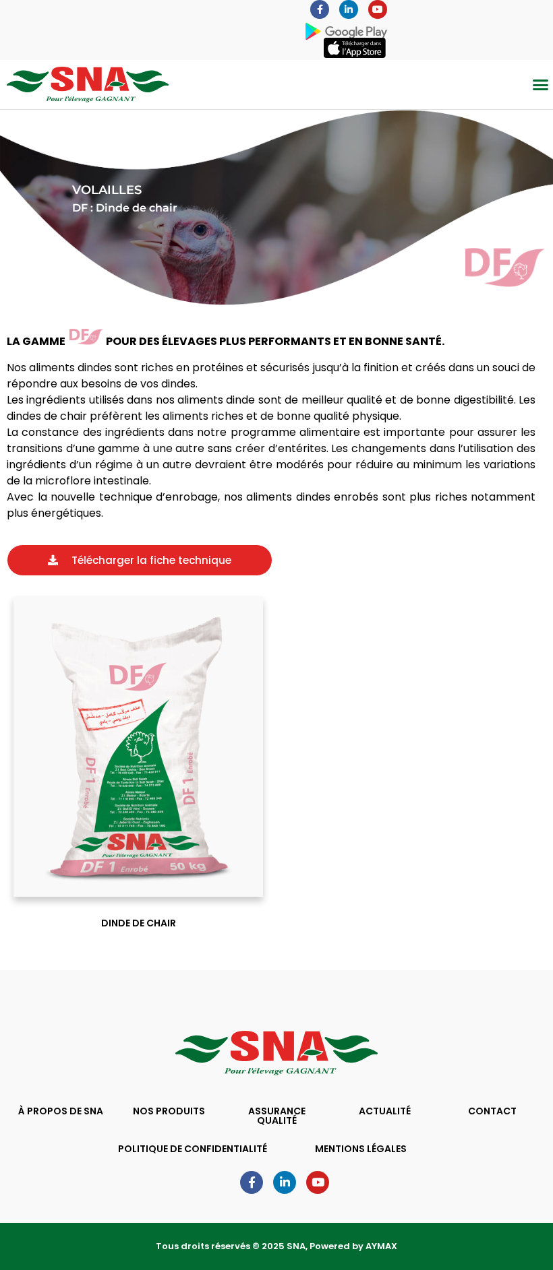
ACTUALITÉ (385, 1111)
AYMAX (381, 1246)
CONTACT (492, 1111)
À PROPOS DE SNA (60, 1111)
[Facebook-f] (319, 9)
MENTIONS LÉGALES (361, 1148)
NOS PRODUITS (169, 1111)
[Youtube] (377, 9)
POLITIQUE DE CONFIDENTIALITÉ (192, 1148)
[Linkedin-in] (348, 9)
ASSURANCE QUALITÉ (276, 1115)
